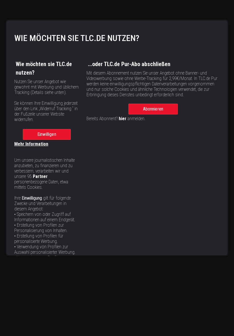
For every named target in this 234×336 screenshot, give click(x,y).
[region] (117, 138)
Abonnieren (153, 109)
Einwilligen (46, 134)
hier (122, 118)
